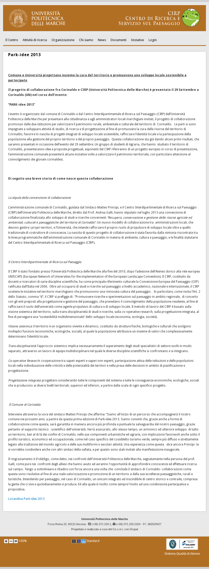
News (102, 40)
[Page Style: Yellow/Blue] (79, 541)
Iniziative (137, 40)
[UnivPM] (104, 30)
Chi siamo (86, 40)
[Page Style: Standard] (84, 541)
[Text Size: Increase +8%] (6, 541)
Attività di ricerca (35, 40)
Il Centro (11, 40)
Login (153, 40)
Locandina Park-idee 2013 (26, 499)
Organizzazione (62, 40)
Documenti (118, 40)
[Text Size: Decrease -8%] (11, 541)
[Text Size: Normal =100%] (16, 541)
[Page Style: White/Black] (74, 541)
